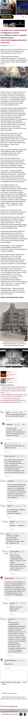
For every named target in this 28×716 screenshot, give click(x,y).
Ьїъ (6, 444)
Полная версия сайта (5, 709)
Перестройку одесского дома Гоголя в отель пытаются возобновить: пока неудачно (14, 395)
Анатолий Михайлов (11, 660)
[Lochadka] (3, 481)
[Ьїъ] (2, 444)
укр (23, 17)
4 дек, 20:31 (17, 424)
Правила (24, 682)
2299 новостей (10, 374)
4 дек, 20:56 (21, 619)
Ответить (8, 420)
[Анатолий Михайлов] (2, 660)
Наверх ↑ (4, 684)
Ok (21, 714)
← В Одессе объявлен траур (9, 693)
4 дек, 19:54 (20, 456)
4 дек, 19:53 (13, 444)
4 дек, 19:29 (14, 412)
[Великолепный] (2, 578)
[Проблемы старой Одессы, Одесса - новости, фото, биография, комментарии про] (3, 383)
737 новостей (9, 382)
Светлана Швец (14, 551)
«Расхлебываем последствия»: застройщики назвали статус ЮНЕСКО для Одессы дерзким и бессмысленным (13, 400)
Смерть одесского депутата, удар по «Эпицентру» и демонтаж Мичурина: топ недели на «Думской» (7, 12)
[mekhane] (5, 522)
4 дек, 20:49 (22, 603)
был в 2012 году (12, 256)
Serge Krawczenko (10, 456)
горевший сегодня (16, 53)
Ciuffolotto (9, 424)
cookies (16, 714)
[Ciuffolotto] (3, 424)
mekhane (12, 521)
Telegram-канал (14, 711)
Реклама (14, 27)
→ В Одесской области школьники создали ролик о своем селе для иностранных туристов (14, 698)
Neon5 (8, 534)
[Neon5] (2, 534)
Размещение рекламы (15, 709)
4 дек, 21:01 (21, 660)
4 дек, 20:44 (18, 578)
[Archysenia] (4, 619)
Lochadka (10, 481)
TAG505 (9, 506)
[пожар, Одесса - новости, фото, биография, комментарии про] (3, 376)
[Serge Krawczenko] (2, 456)
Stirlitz (8, 412)
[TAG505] (3, 506)
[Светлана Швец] (5, 553)
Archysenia (11, 619)
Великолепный (9, 578)
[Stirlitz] (2, 412)
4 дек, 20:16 (18, 506)
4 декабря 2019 (5, 45)
